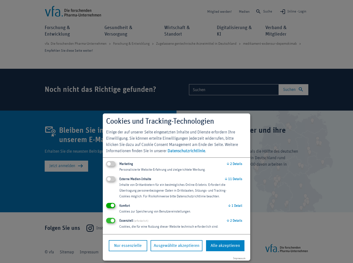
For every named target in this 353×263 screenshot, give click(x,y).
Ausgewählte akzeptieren (176, 246)
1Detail (235, 205)
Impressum (239, 258)
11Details (233, 179)
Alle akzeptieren (225, 246)
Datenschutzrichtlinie (186, 151)
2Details (234, 164)
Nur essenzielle (128, 246)
